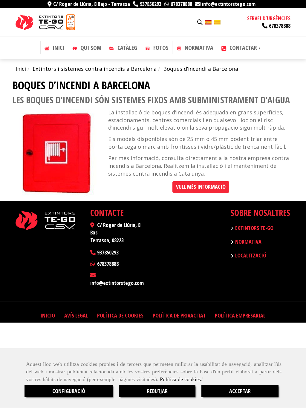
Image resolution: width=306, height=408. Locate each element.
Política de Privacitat (179, 315)
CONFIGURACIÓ (68, 391)
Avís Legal (76, 315)
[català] (217, 21)
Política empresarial (240, 315)
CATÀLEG (126, 48)
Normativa (248, 241)
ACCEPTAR (240, 391)
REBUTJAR (157, 391)
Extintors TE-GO (254, 227)
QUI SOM (90, 48)
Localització (250, 255)
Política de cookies (180, 379)
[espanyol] (208, 21)
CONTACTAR (243, 48)
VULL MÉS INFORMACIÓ (201, 186)
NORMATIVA (198, 48)
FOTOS (160, 48)
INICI (57, 48)
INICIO (47, 315)
